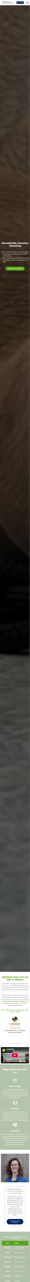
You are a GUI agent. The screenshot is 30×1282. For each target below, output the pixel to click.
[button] (27, 2)
